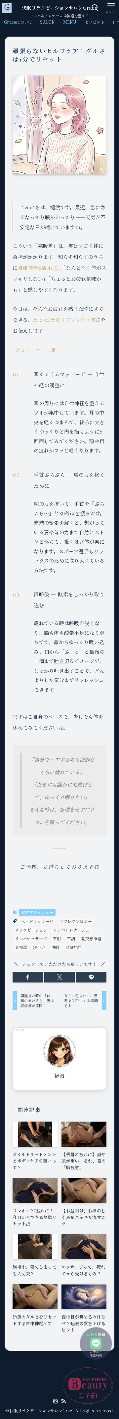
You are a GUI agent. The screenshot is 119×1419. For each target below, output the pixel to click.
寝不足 (39, 947)
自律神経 (73, 947)
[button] (28, 977)
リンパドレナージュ (71, 930)
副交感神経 (91, 938)
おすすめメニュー (37, 912)
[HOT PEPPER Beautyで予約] (87, 1385)
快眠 (55, 947)
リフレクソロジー (76, 921)
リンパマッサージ (31, 938)
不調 (71, 938)
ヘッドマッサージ (37, 921)
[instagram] (56, 1401)
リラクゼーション (31, 930)
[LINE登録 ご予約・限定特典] (95, 1343)
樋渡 (60, 1076)
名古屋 (21, 947)
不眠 (57, 938)
